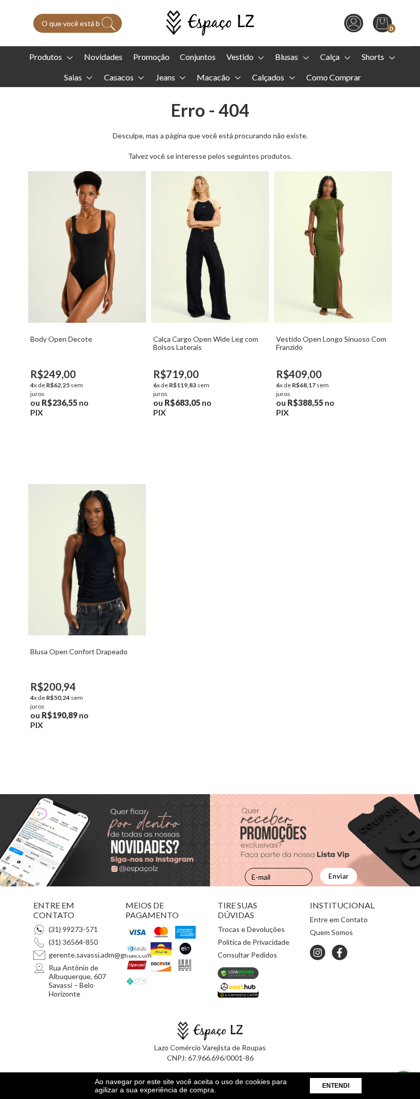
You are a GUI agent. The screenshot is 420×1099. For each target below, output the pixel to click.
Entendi (335, 1085)
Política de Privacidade (253, 942)
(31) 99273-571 (73, 929)
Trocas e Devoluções (251, 929)
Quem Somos (331, 932)
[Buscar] (108, 24)
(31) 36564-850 (73, 942)
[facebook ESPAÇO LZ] (339, 952)
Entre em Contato (339, 919)
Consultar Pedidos (247, 954)
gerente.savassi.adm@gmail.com (100, 954)
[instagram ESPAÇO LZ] (317, 952)
